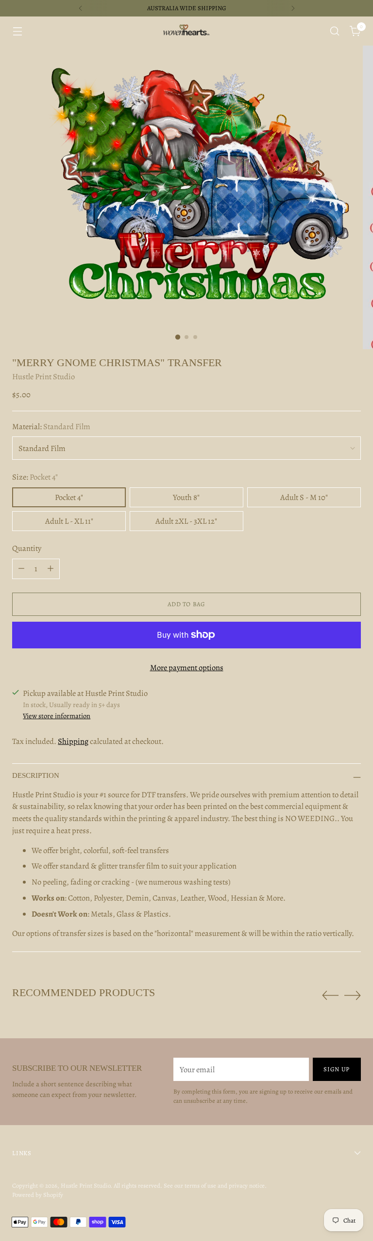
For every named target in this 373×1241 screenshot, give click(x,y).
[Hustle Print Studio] (186, 31)
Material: (51, 426)
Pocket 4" (69, 497)
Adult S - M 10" (304, 497)
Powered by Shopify (37, 1195)
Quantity (26, 548)
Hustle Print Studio (43, 376)
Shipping (73, 741)
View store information (56, 716)
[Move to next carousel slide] (352, 995)
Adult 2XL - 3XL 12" (186, 521)
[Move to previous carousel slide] (330, 995)
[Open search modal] (335, 31)
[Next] (293, 8)
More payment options (186, 667)
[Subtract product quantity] (21, 569)
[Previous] (80, 8)
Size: (35, 477)
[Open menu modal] (17, 31)
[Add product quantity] (50, 569)
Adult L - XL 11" (69, 521)
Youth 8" (186, 497)
